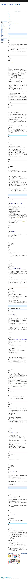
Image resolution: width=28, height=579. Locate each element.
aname (9, 15)
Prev (8, 11)
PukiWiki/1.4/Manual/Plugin (4, 34)
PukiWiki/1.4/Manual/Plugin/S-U (4, 28)
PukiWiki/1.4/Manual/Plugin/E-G (4, 32)
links (18, 549)
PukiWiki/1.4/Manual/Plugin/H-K (4, 31)
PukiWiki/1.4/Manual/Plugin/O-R (4, 29)
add (9, 14)
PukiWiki (3, 4)
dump (9, 31)
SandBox (2, 26)
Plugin (15, 4)
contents (10, 27)
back (9, 18)
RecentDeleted (2, 23)
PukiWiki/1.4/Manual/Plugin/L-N (4, 30)
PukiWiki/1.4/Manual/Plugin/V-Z (4, 27)
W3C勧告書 (11, 420)
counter (9, 28)
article (9, 16)
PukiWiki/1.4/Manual (3, 40)
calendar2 (10, 24)
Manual (11, 4)
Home (17, 552)
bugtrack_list (10, 21)
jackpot (2, 0)
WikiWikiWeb (2, 24)
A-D (19, 4)
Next (26, 11)
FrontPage (2, 39)
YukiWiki (2, 24)
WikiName (2, 25)
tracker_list (16, 301)
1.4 (7, 4)
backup (9, 19)
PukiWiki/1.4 (2, 35)
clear (9, 25)
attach (9, 17)
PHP (1, 36)
